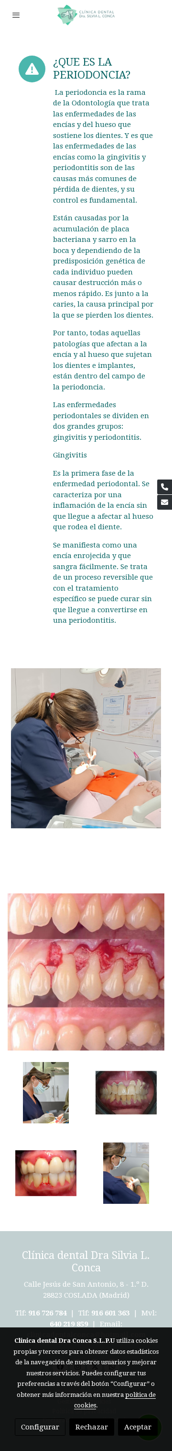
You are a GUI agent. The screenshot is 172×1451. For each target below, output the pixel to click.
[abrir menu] (16, 15)
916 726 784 (47, 1313)
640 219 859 (70, 1324)
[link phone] (164, 487)
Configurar (40, 1427)
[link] (86, 15)
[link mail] (164, 502)
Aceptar (137, 1427)
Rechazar (91, 1427)
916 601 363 (110, 1313)
